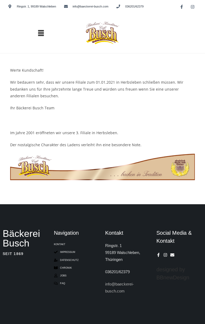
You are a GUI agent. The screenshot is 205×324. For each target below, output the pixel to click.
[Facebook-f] (182, 7)
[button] (41, 33)
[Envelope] (172, 255)
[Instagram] (192, 7)
